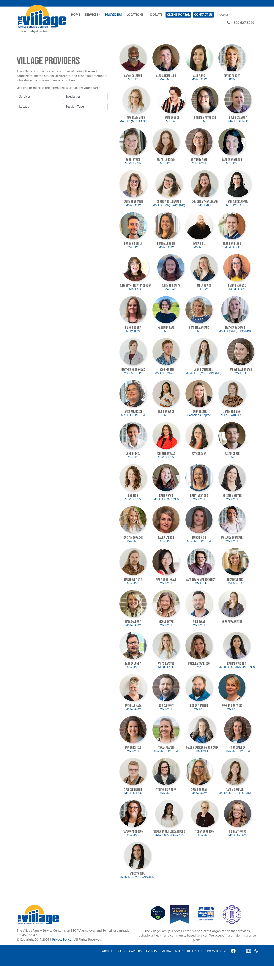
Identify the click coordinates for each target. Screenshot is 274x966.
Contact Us (203, 15)
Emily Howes (204, 286)
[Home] (42, 16)
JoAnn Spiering (232, 412)
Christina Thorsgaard (204, 202)
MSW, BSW (133, 331)
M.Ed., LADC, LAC (232, 415)
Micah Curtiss (235, 580)
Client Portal (178, 15)
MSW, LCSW (199, 79)
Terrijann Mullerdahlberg (168, 832)
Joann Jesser (199, 412)
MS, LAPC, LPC (133, 373)
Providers (113, 15)
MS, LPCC (166, 163)
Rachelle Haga (133, 706)
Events (151, 951)
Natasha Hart (133, 622)
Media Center (172, 951)
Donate (156, 15)
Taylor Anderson (133, 832)
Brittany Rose (198, 160)
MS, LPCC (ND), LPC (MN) (234, 331)
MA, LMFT (166, 79)
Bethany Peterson (205, 118)
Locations (135, 15)
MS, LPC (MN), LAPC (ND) (168, 205)
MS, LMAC (204, 835)
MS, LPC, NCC (133, 793)
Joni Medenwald (166, 454)
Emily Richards (237, 286)
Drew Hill (199, 244)
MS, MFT (199, 247)
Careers (135, 951)
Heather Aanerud (199, 328)
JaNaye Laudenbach (241, 370)
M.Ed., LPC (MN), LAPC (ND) (203, 373)
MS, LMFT (204, 205)
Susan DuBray (199, 790)
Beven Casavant (238, 118)
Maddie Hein (199, 538)
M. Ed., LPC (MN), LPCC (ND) (236, 667)
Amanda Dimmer (136, 118)
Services (91, 15)
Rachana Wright (236, 664)
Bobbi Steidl (133, 160)
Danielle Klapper (237, 202)
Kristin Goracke (133, 538)
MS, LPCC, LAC (237, 835)
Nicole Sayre (166, 622)
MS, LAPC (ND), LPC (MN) (234, 793)
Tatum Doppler (235, 790)
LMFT (205, 121)
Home (75, 15)
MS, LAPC (172, 121)
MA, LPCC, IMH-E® (133, 415)
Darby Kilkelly (133, 244)
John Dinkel (133, 454)
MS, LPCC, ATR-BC (237, 205)
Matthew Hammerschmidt (200, 580)
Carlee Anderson (232, 160)
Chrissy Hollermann (169, 202)
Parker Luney (133, 664)
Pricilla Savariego (199, 664)
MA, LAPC (135, 289)
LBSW (204, 289)
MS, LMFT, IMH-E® (199, 541)
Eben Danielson (232, 244)
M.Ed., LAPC (166, 667)
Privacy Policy (61, 939)
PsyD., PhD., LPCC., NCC (169, 835)
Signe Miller (237, 748)
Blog (121, 951)
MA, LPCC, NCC (238, 121)
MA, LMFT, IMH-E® (238, 751)
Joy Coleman (199, 454)
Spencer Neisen (133, 790)
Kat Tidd (133, 496)
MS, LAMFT (199, 163)
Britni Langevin (166, 160)
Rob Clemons (166, 706)
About (107, 951)
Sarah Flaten (166, 748)
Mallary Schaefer (232, 538)
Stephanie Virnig (166, 790)
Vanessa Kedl (137, 874)
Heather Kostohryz (133, 370)
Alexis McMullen (166, 76)
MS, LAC (199, 709)
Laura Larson (166, 538)
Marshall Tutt (133, 580)
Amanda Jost (172, 118)
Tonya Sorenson (204, 832)
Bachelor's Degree (199, 415)
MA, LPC (133, 247)
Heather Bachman (234, 328)
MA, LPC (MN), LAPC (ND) (135, 121)
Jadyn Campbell (203, 370)
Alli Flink (199, 76)
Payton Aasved (166, 664)
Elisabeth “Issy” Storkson (135, 286)
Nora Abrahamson (232, 622)
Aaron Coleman (133, 76)
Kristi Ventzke (199, 496)
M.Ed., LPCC (232, 247)
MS (166, 331)
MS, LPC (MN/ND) (166, 373)
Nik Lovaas (199, 622)
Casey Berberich (133, 202)
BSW (232, 79)
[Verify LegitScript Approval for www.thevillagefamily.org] (158, 914)
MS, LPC (133, 79)
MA (199, 667)
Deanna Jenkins (166, 244)
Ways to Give (217, 951)
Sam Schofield (133, 748)
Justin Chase (232, 454)
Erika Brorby (133, 328)
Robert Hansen (199, 706)
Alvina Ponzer (232, 76)
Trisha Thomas (237, 832)
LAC (231, 457)
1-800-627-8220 (242, 23)
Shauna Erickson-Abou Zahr (201, 748)
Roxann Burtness (232, 706)
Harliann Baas (166, 328)
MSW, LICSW (133, 163)
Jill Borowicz (166, 412)
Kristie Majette (232, 496)
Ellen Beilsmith (170, 286)
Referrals (195, 951)
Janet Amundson (133, 412)
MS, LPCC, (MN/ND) (166, 499)
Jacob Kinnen (166, 370)
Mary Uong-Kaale (166, 580)
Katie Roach (166, 496)
